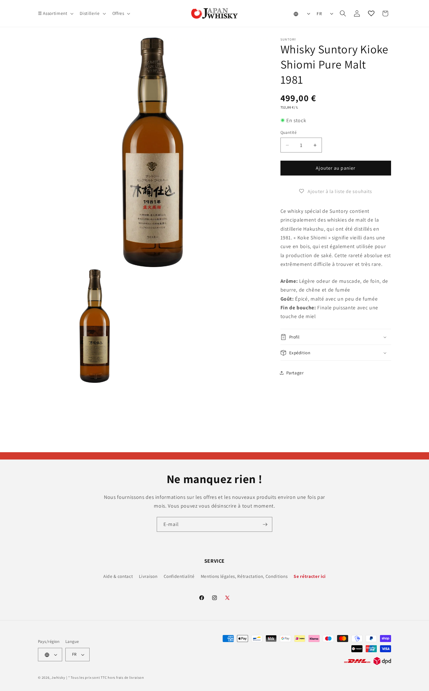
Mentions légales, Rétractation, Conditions (244, 576)
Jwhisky (58, 677)
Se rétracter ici (310, 576)
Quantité (288, 132)
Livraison (148, 576)
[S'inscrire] (265, 524)
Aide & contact (118, 576)
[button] (55, 13)
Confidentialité (179, 576)
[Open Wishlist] (371, 13)
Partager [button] (295, 373)
